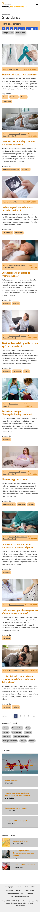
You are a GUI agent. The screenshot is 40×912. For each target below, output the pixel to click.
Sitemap (30, 894)
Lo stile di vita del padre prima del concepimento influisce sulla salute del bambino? (19, 679)
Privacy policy (29, 890)
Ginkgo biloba (8, 33)
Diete (28, 728)
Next (33, 716)
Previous (4, 716)
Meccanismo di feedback (20, 896)
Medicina (23, 97)
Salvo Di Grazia (13, 69)
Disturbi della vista (9, 504)
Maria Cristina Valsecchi (16, 605)
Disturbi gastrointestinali (11, 169)
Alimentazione (7, 232)
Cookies (18, 890)
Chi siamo (19, 887)
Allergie (5, 728)
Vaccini (32, 741)
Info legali (9, 890)
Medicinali (6, 736)
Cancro (5, 97)
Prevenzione (7, 101)
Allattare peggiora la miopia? (15, 479)
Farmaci (6, 732)
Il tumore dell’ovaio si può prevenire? (19, 74)
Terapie (23, 741)
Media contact (30, 887)
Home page (9, 887)
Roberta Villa (13, 202)
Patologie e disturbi (10, 741)
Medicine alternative (21, 736)
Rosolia (26, 371)
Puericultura (17, 371)
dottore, (14, 6)
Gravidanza (20, 33)
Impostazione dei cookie (15, 894)
